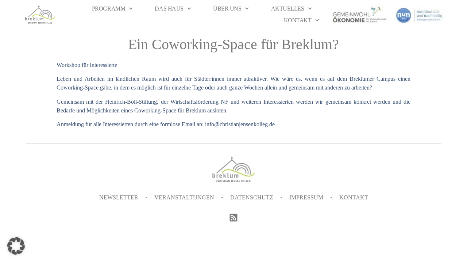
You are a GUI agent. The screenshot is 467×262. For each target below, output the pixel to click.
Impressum (306, 197)
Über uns (227, 8)
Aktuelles (287, 8)
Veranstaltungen (184, 197)
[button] (16, 246)
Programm (108, 8)
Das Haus (169, 8)
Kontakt (298, 20)
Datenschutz (251, 197)
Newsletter (118, 197)
